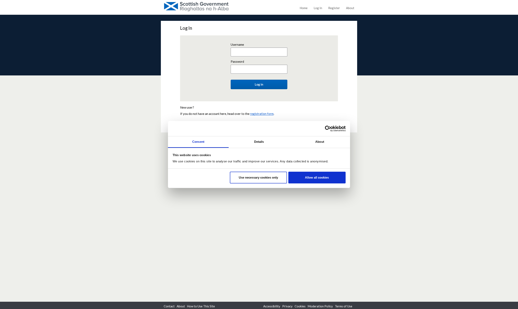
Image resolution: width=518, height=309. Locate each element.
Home (304, 8)
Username (237, 44)
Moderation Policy (320, 306)
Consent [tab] (198, 141)
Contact (169, 306)
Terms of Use (343, 306)
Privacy (287, 306)
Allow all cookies (317, 177)
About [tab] (319, 141)
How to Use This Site (201, 306)
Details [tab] (259, 141)
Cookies (300, 306)
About (350, 8)
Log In (318, 8)
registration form (262, 113)
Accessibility (271, 306)
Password (237, 61)
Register (334, 8)
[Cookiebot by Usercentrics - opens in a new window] (328, 129)
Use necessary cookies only (258, 177)
